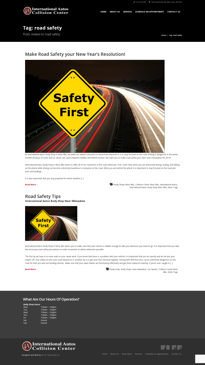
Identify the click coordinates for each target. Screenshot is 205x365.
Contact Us (173, 11)
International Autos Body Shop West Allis (148, 187)
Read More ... (31, 184)
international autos (168, 184)
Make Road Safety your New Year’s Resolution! (75, 54)
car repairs (152, 269)
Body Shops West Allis (124, 184)
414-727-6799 (141, 2)
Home (103, 11)
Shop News (127, 354)
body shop (115, 269)
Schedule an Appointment (149, 11)
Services (127, 11)
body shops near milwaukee (133, 269)
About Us (115, 11)
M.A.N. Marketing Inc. (51, 355)
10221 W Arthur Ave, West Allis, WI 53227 (166, 2)
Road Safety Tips (43, 196)
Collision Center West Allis (147, 184)
